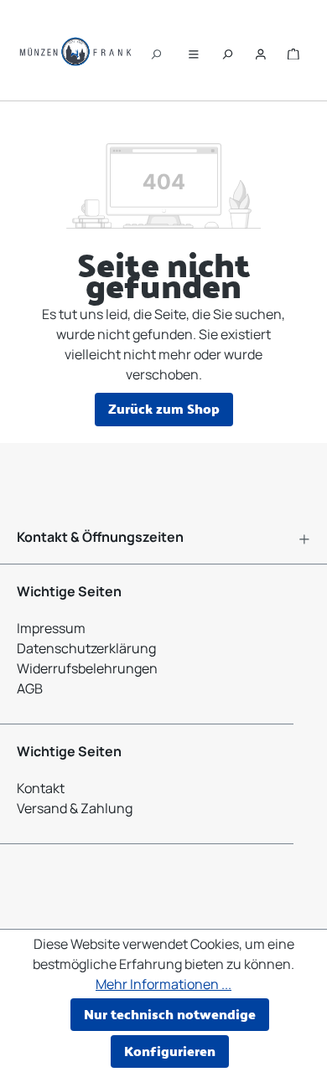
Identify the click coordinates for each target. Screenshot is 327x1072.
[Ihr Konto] (261, 50)
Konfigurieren (169, 1050)
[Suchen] (156, 50)
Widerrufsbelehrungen (87, 668)
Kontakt (41, 788)
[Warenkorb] (293, 50)
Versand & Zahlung (74, 808)
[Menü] (193, 50)
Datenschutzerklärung (86, 648)
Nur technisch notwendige (170, 1014)
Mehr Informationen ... (163, 984)
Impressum (51, 628)
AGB (30, 688)
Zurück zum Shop (164, 408)
